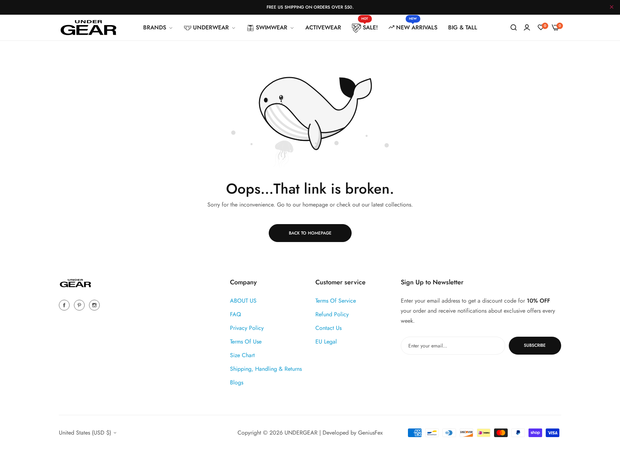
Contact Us (328, 327)
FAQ (235, 314)
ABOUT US (243, 300)
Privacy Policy (247, 327)
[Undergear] (88, 28)
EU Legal (326, 341)
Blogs (236, 382)
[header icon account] (527, 28)
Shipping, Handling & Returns (266, 368)
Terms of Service (335, 300)
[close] (612, 8)
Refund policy (332, 314)
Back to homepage (310, 233)
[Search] (514, 28)
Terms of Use (246, 341)
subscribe (535, 345)
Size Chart (242, 355)
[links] (65, 304)
